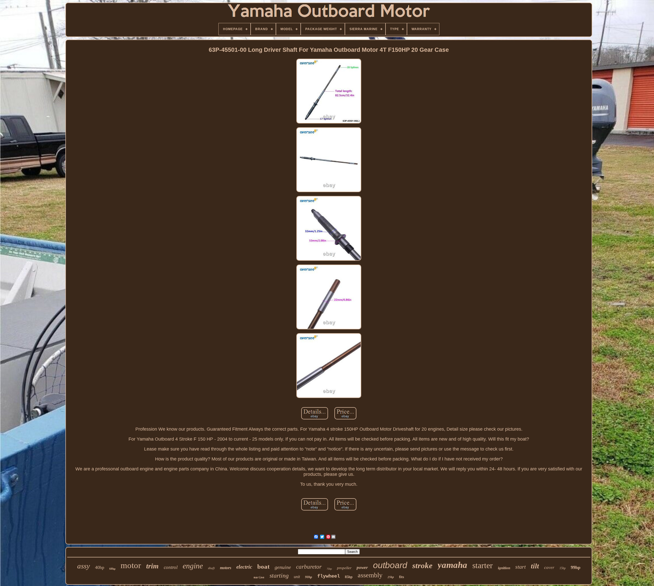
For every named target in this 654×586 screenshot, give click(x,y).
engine (193, 566)
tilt (535, 566)
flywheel (328, 576)
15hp (562, 568)
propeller (344, 568)
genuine (283, 567)
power (362, 567)
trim (152, 566)
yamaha (452, 565)
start (520, 567)
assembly (370, 575)
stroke (422, 565)
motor (131, 565)
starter (482, 565)
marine (259, 577)
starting (279, 575)
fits (401, 577)
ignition (504, 568)
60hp (112, 568)
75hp (329, 568)
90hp (308, 577)
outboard (390, 565)
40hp (99, 567)
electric (244, 567)
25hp (391, 577)
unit (297, 577)
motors (225, 568)
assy (83, 566)
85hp (349, 577)
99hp (575, 567)
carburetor (309, 567)
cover (549, 567)
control (171, 567)
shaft (211, 568)
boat (263, 566)
